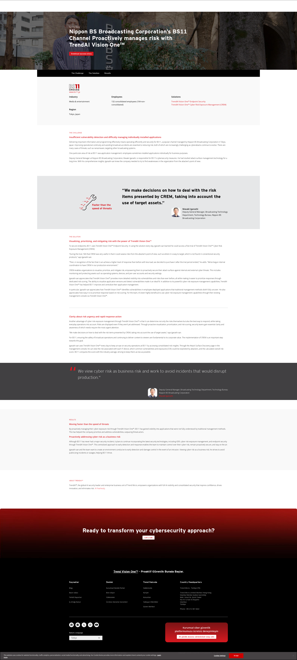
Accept (236, 656)
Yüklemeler (110, 597)
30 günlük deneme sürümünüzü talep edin (196, 637)
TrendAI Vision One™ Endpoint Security (188, 101)
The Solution (94, 73)
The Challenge (77, 73)
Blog (71, 588)
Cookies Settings (220, 656)
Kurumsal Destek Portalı (115, 588)
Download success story (81, 54)
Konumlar (147, 597)
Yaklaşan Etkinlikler (150, 602)
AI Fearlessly (100, 488)
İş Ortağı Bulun (75, 602)
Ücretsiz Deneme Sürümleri (117, 602)
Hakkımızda (147, 588)
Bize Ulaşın (110, 593)
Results (107, 73)
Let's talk (148, 538)
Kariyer (146, 593)
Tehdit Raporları (75, 597)
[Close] (293, 655)
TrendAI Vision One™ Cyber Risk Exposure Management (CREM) (198, 104)
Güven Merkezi (149, 606)
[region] (148, 656)
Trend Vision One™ (125, 571)
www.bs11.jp (74, 92)
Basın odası (73, 593)
